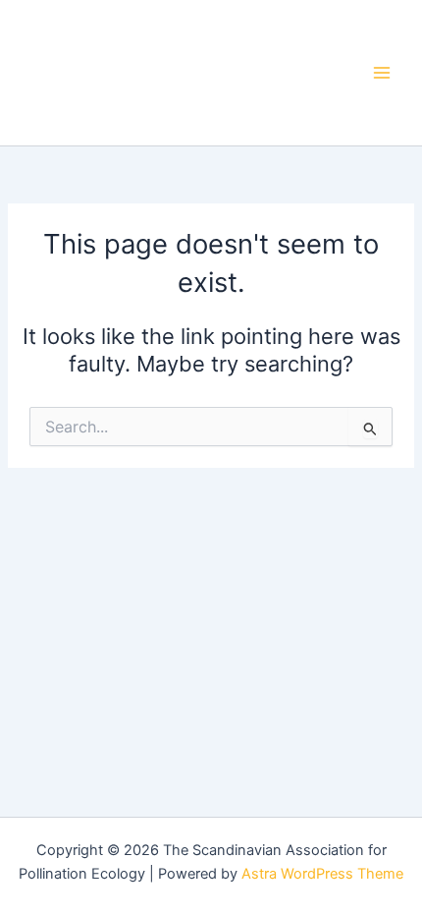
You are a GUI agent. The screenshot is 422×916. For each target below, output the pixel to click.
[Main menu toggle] (381, 72)
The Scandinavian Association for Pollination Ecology (165, 71)
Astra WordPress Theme (322, 874)
